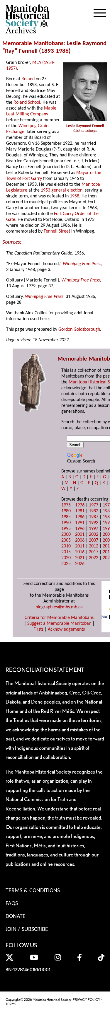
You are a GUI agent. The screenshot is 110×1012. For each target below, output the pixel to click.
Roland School (26, 102)
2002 (93, 534)
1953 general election (61, 190)
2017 (93, 552)
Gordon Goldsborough (79, 329)
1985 (66, 517)
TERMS (11, 1004)
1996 (79, 528)
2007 (93, 540)
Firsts (38, 629)
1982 (93, 511)
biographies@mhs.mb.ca (59, 607)
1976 (79, 505)
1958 (74, 196)
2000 (66, 534)
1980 (66, 511)
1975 (66, 505)
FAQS (12, 904)
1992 (93, 522)
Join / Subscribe (27, 929)
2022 (93, 558)
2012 (93, 546)
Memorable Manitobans (32, 43)
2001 (79, 534)
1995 (66, 528)
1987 (93, 517)
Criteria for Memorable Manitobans (59, 617)
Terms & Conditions (33, 891)
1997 (93, 528)
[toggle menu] (100, 12)
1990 (66, 522)
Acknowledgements (66, 629)
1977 (93, 505)
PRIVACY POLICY (86, 999)
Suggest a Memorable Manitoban (59, 623)
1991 (79, 522)
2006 (79, 540)
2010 (66, 546)
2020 (66, 558)
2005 (66, 540)
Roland (28, 79)
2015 (66, 552)
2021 (79, 558)
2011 (79, 546)
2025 (66, 564)
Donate (16, 916)
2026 (79, 564)
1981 (79, 511)
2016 (79, 552)
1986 (62, 51)
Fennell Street (57, 231)
